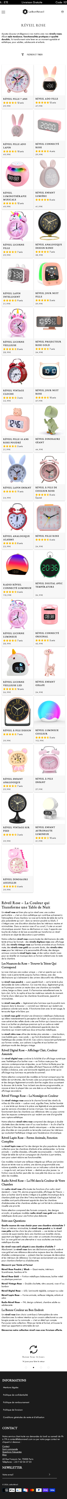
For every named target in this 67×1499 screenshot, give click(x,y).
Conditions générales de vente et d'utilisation (23, 1417)
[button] (1, 2)
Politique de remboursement (16, 1402)
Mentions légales (10, 1387)
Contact (5, 1446)
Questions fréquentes (12, 1452)
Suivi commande (10, 1449)
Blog (4, 1454)
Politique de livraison (13, 1409)
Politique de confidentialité (15, 1394)
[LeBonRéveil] (33, 11)
